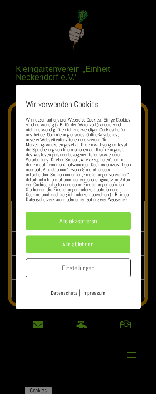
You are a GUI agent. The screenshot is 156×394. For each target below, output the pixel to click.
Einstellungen (78, 268)
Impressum (93, 293)
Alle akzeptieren (78, 221)
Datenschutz (64, 293)
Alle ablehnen (78, 244)
